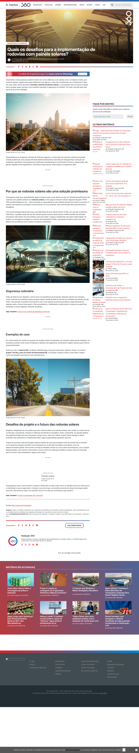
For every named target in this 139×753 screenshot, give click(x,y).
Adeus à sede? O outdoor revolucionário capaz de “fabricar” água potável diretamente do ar (51, 619)
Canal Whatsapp (88, 664)
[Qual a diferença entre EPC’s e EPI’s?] (98, 278)
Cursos (97, 5)
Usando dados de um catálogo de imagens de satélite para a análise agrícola (118, 166)
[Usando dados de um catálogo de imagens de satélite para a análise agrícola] (98, 171)
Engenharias (37, 5)
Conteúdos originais (37, 668)
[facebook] (18, 66)
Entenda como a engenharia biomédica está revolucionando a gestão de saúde (112, 299)
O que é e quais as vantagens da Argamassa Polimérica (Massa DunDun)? (53, 590)
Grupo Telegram (87, 668)
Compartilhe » (10, 67)
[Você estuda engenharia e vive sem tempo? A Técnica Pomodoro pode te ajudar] (98, 266)
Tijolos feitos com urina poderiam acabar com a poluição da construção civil (85, 618)
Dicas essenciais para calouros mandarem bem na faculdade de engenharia (118, 252)
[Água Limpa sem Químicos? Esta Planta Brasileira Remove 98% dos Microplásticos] (20, 607)
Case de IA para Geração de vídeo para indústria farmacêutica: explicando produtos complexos (111, 133)
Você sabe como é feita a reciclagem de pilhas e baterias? (19, 590)
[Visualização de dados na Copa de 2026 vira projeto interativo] (98, 243)
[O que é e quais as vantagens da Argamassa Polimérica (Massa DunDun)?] (53, 579)
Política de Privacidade (73, 750)
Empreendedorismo (70, 5)
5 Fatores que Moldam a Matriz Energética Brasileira (85, 589)
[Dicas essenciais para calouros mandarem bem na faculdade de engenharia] (98, 252)
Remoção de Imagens (115, 664)
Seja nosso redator (89, 671)
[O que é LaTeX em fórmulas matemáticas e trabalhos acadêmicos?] (98, 218)
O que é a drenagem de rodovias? (30, 495)
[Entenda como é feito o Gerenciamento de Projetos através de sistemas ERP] (98, 290)
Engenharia (60, 661)
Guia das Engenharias (90, 661)
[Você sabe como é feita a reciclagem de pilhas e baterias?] (20, 579)
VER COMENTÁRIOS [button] (74, 525)
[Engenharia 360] (20, 5)
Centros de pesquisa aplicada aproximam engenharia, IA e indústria (117, 183)
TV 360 (31, 661)
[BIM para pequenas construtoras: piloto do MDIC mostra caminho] (98, 231)
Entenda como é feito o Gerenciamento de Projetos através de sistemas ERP (119, 287)
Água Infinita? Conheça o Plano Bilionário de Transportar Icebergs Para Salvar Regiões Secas (117, 591)
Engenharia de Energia (17, 43)
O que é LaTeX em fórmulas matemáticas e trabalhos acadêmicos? (116, 216)
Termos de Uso (113, 674)
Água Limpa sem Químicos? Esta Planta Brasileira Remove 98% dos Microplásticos (20, 619)
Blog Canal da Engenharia (21, 505)
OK (124, 750)
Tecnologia (48, 5)
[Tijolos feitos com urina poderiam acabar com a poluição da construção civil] (86, 607)
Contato (110, 668)
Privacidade (112, 677)
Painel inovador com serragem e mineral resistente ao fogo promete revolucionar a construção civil (117, 621)
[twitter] (22, 66)
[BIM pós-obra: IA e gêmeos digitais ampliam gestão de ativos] (98, 208)
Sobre (109, 661)
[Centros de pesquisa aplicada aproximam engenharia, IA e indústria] (98, 186)
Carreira (58, 5)
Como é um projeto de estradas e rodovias (34, 312)
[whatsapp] (26, 66)
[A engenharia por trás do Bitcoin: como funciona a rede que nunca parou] (98, 152)
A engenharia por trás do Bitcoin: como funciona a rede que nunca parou (118, 144)
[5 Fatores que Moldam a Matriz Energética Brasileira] (86, 579)
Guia (104, 5)
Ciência (81, 5)
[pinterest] (37, 66)
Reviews (89, 5)
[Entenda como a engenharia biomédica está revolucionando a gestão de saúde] (98, 298)
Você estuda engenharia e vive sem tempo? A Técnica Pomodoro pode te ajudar (119, 264)
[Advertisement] (48, 177)
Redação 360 (28, 536)
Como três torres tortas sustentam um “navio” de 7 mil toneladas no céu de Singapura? (112, 195)
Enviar (130, 116)
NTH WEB (103, 693)
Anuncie (110, 671)
